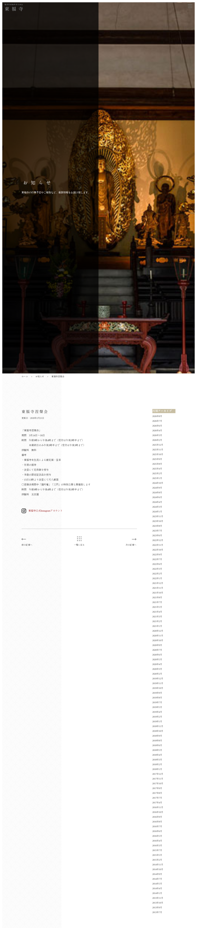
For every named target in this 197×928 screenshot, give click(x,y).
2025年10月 (157, 454)
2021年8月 (157, 597)
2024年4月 (157, 502)
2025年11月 (157, 450)
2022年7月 (157, 559)
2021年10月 (157, 593)
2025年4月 (157, 469)
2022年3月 (157, 569)
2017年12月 (157, 774)
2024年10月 (157, 483)
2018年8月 (157, 741)
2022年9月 (157, 554)
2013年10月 (157, 903)
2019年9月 (157, 693)
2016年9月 (157, 817)
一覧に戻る (79, 545)
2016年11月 (157, 807)
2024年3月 (157, 507)
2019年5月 (157, 707)
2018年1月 (157, 769)
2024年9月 (157, 488)
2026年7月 (157, 421)
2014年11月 (157, 865)
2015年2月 (157, 860)
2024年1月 (157, 512)
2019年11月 (157, 683)
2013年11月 (157, 898)
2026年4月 (157, 430)
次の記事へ (131, 545)
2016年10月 (157, 812)
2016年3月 (157, 845)
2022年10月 (157, 550)
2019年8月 (157, 698)
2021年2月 (157, 621)
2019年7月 (157, 702)
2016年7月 (157, 826)
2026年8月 (157, 416)
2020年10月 (157, 640)
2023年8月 (157, 526)
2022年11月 (157, 545)
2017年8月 (157, 793)
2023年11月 (157, 516)
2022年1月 (157, 578)
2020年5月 (157, 659)
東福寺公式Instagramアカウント (45, 510)
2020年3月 (157, 669)
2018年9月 (157, 736)
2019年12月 (157, 678)
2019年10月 (157, 688)
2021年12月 (157, 583)
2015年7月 (157, 850)
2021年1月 (157, 626)
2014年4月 (157, 888)
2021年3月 (157, 616)
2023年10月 (157, 521)
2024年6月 (157, 497)
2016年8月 (157, 822)
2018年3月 (157, 760)
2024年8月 (157, 492)
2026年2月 (157, 440)
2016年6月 (157, 831)
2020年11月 (157, 636)
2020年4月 (157, 664)
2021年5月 (157, 607)
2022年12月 (157, 540)
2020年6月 (157, 655)
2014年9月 (157, 874)
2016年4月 (157, 841)
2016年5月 (157, 836)
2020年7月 (157, 650)
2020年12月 (157, 631)
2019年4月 (157, 712)
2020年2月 (157, 674)
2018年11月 (157, 726)
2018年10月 (157, 731)
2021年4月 (157, 612)
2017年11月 (157, 779)
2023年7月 (157, 531)
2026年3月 (157, 435)
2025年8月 (157, 464)
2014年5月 (157, 884)
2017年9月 (157, 788)
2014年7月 (157, 879)
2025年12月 (157, 445)
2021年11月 (157, 588)
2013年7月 (157, 912)
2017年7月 (157, 798)
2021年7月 (157, 602)
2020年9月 (157, 645)
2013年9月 (157, 907)
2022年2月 (157, 574)
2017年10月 (157, 783)
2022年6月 (157, 564)
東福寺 (15, 8)
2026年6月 (157, 426)
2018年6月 (157, 745)
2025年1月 (157, 478)
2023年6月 (157, 535)
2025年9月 (157, 459)
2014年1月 (157, 893)
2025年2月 (157, 473)
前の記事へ (27, 545)
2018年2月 (157, 764)
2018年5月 (157, 750)
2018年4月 (157, 755)
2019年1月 (157, 721)
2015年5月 (157, 855)
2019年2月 (157, 717)
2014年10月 (157, 869)
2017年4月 (157, 803)
